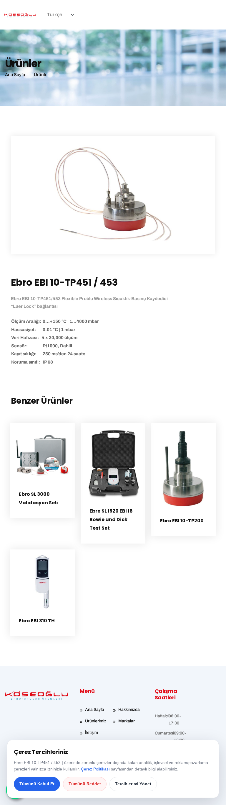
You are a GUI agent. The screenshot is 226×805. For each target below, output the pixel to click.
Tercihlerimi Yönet (133, 783)
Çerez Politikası (95, 769)
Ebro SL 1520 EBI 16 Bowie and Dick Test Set (111, 519)
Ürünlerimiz (95, 721)
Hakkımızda (129, 709)
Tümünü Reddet (85, 783)
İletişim (91, 732)
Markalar (126, 721)
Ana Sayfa (94, 709)
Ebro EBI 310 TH (37, 620)
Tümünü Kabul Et (36, 783)
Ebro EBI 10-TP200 (182, 520)
